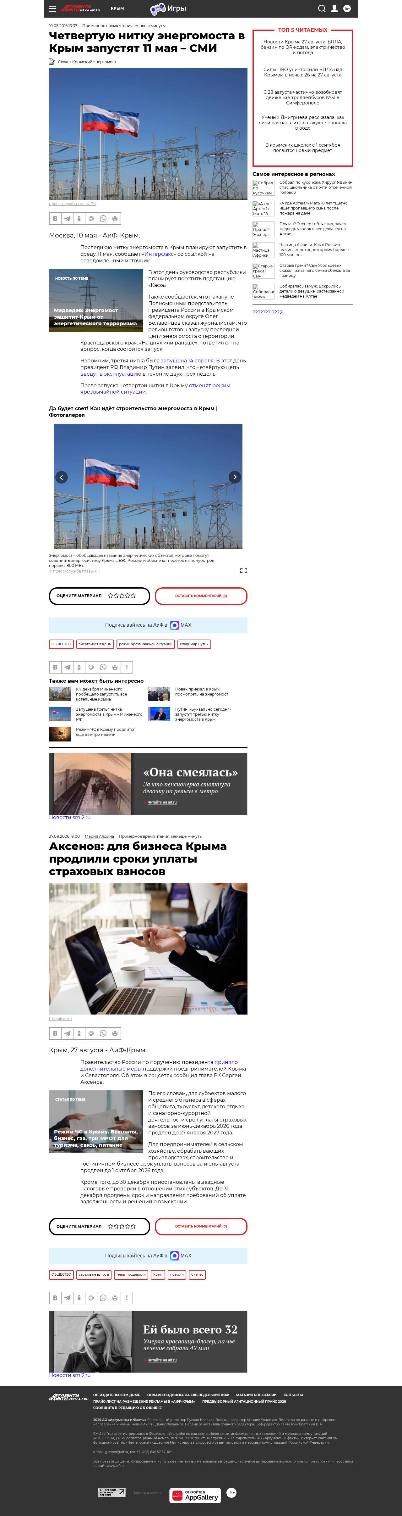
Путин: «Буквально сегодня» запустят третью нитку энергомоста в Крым (203, 714)
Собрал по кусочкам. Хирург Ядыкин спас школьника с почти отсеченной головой (316, 187)
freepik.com (60, 1018)
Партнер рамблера (147, 1493)
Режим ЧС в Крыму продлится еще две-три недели (105, 732)
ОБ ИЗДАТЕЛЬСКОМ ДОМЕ (116, 1395)
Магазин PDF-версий (256, 1395)
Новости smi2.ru (70, 817)
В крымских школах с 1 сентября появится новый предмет (302, 148)
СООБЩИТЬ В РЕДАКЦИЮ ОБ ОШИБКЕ (127, 1408)
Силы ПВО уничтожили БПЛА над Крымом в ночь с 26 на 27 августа (302, 72)
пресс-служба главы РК (72, 203)
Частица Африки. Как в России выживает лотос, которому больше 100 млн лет (314, 249)
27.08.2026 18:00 (64, 836)
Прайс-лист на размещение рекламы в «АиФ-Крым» (144, 1402)
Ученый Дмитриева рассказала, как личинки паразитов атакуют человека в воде (303, 123)
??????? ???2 (267, 313)
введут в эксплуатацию (110, 374)
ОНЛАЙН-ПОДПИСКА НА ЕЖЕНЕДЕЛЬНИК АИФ (188, 1395)
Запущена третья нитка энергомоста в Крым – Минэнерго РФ (109, 714)
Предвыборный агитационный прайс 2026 (244, 1402)
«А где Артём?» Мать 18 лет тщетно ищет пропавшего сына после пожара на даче (314, 208)
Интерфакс (159, 254)
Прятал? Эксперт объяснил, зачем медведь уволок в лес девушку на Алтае (313, 228)
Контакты (293, 1395)
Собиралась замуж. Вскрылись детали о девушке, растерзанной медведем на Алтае (312, 291)
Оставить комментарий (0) (201, 596)
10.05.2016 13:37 (63, 25)
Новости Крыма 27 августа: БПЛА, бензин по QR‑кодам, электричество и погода (303, 47)
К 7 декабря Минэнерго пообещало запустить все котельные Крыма (101, 694)
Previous (62, 477)
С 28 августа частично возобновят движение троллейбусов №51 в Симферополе (302, 98)
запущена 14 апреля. (188, 361)
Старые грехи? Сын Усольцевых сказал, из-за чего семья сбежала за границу (315, 270)
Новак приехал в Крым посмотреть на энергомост (201, 691)
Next (235, 477)
